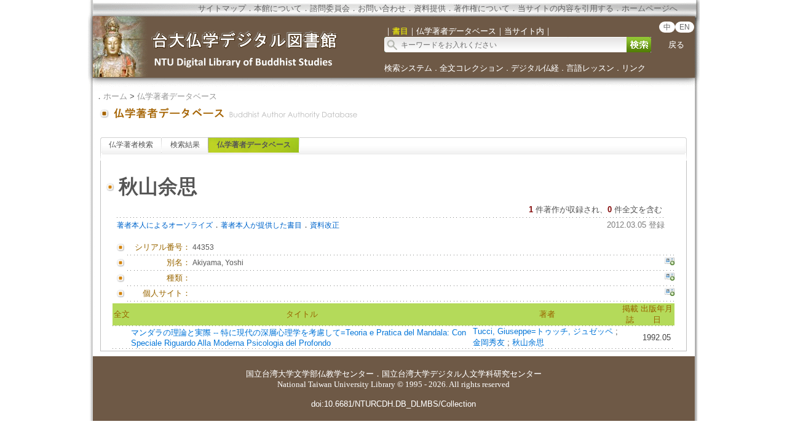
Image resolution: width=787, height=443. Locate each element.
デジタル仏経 (535, 68)
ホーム (115, 96)
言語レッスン (590, 68)
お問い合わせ (382, 8)
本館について (278, 8)
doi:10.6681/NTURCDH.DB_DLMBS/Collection (393, 404)
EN (684, 27)
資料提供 (430, 8)
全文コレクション (472, 68)
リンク (634, 68)
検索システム (408, 68)
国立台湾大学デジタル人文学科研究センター (462, 373)
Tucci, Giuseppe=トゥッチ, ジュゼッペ (544, 331)
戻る (676, 44)
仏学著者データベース (177, 96)
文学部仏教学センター (334, 373)
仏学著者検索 (131, 144)
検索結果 (185, 144)
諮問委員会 (330, 8)
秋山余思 (528, 342)
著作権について (482, 8)
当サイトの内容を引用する (566, 8)
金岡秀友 (490, 342)
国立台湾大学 (270, 373)
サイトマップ (222, 8)
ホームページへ (650, 8)
